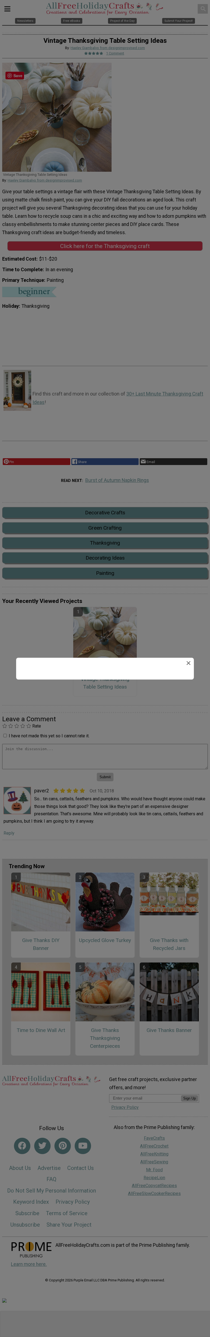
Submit (105, 703)
